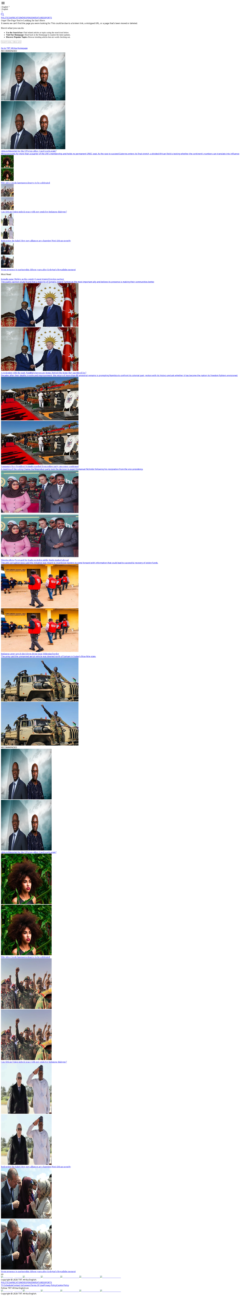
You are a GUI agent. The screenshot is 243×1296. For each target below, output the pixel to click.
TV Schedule (7, 1285)
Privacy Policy (50, 1285)
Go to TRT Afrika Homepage (14, 48)
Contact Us (18, 1285)
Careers (27, 1285)
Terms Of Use (37, 1285)
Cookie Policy (62, 1285)
